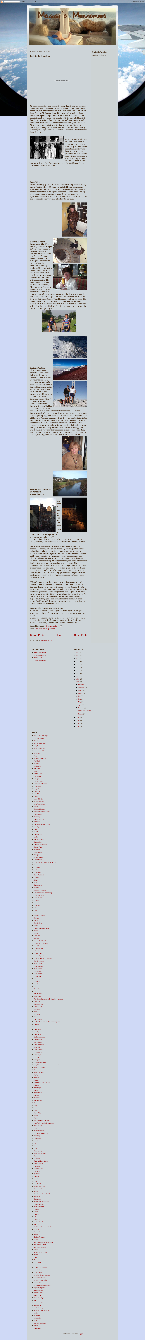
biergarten (37, 789)
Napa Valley (37, 1113)
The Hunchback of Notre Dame (43, 1242)
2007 (78, 717)
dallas (35, 880)
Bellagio (36, 779)
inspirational (38, 971)
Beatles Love (38, 774)
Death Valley (38, 885)
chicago (36, 855)
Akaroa (36, 741)
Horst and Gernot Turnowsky (43, 958)
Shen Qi (36, 1214)
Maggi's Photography (40, 652)
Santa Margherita (39, 1207)
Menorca (36, 1077)
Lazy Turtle (37, 1034)
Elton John (37, 905)
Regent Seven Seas (39, 1186)
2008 (78, 682)
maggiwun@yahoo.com (99, 55)
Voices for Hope (39, 1298)
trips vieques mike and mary (42, 1285)
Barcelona (37, 768)
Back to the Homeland (40, 56)
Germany (37, 936)
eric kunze (37, 908)
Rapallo (36, 1179)
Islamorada (37, 976)
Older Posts (80, 635)
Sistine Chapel (38, 1222)
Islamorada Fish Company (42, 979)
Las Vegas (37, 1032)
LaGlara (36, 1024)
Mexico (36, 1080)
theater (36, 1250)
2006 (78, 720)
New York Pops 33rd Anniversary (44, 1123)
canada (36, 829)
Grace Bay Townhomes (41, 943)
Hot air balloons (39, 961)
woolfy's (36, 1320)
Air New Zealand (39, 738)
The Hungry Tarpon (40, 1244)
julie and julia (38, 1006)
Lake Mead (37, 1029)
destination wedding (40, 890)
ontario (36, 1141)
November (81, 687)
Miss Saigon (37, 1088)
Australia (36, 763)
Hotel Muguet (38, 968)
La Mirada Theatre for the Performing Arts (47, 1022)
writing (36, 1326)
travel (35, 1257)
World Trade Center (40, 1323)
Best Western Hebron (40, 784)
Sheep (36, 1212)
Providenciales (38, 1169)
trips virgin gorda (39, 1288)
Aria (35, 756)
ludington (37, 1060)
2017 (78, 656)
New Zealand (38, 1126)
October (80, 690)
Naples (36, 1115)
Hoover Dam (38, 953)
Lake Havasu (38, 1027)
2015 (78, 662)
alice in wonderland (40, 743)
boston (36, 806)
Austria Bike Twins (40, 660)
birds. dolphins (38, 799)
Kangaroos (37, 1009)
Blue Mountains (39, 801)
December (81, 684)
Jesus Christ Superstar (40, 989)
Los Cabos (37, 1057)
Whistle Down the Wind (41, 1310)
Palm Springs (38, 1151)
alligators (37, 746)
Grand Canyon (38, 946)
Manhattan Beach (39, 1072)
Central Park (38, 847)
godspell (36, 938)
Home (59, 635)
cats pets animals (39, 839)
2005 (78, 723)
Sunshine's (37, 1232)
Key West (37, 1014)
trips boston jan (38, 1270)
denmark (36, 888)
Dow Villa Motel (39, 895)
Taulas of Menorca (39, 1237)
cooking (36, 870)
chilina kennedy (39, 857)
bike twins (37, 791)
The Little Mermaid (40, 1247)
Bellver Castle (38, 781)
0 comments (51, 626)
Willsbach (37, 1315)
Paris (35, 1156)
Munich (36, 1103)
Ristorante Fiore (39, 1189)
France (36, 931)
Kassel (36, 1012)
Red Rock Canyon (39, 1184)
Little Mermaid (38, 1050)
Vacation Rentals (39, 1293)
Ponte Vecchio (38, 1164)
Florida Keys (38, 923)
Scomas (36, 1209)
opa (35, 1143)
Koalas (36, 1017)
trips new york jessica (40, 1280)
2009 (78, 679)
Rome (36, 1191)
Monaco (36, 1090)
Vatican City (38, 1295)
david (35, 882)
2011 (78, 673)
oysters (36, 1148)
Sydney (36, 1234)
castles (36, 837)
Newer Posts (37, 635)
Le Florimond (38, 1039)
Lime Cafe (37, 1047)
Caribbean (37, 832)
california (37, 822)
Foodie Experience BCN (41, 928)
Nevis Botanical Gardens (41, 1120)
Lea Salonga (38, 1042)
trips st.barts (37, 1282)
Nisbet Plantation (39, 1131)
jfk (35, 991)
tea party (36, 1239)
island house (37, 984)
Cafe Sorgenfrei (39, 819)
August (80, 693)
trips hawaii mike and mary (42, 1275)
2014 (78, 665)
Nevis (35, 1118)
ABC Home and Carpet (41, 736)
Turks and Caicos (39, 1290)
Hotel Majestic (38, 966)
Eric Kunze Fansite (40, 655)
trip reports (37, 1262)
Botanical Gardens (39, 809)
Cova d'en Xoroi (39, 875)
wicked (36, 1313)
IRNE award (38, 974)
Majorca (36, 1070)
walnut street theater (40, 1303)
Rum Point (37, 1196)
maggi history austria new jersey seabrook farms (48, 1065)
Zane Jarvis (37, 1328)
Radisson (36, 1176)
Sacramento (37, 1199)
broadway (37, 817)
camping (36, 827)
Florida (36, 920)
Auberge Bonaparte (40, 758)
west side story (38, 1308)
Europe (36, 910)
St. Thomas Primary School (42, 1227)
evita (35, 913)
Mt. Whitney (38, 1100)
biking (36, 796)
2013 (78, 667)
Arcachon (37, 753)
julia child (37, 1001)
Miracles (36, 1085)
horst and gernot (39, 956)
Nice (35, 1128)
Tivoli (36, 1255)
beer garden (37, 776)
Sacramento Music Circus (41, 1202)
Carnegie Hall (38, 834)
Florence (36, 918)
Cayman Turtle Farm (40, 844)
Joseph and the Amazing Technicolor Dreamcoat (48, 999)
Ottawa (36, 1146)
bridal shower (38, 814)
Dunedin (36, 900)
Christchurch (38, 860)
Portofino (37, 1166)
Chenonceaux (38, 852)
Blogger (80, 1334)
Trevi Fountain (38, 1260)
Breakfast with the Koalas (41, 812)
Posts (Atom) (46, 640)
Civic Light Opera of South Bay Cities (45, 862)
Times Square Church (40, 1252)
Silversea (36, 1219)
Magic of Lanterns (39, 1067)
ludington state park (40, 1062)
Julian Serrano (38, 1004)
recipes (36, 1181)
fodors (36, 926)
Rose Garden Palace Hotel (42, 1194)
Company (37, 867)
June (79, 699)
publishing (37, 1174)
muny (35, 1105)
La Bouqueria (38, 1019)
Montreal (36, 1095)
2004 (78, 726)
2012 (78, 670)
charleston (37, 850)
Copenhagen (37, 872)
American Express (39, 748)
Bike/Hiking (37, 794)
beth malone (37, 786)
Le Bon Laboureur (39, 1037)
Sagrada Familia (39, 1204)
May (79, 702)
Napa (35, 1110)
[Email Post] (60, 626)
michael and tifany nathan (42, 1082)
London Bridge (38, 1052)
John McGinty (38, 994)
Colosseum (37, 865)
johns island (37, 996)
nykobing (37, 1136)
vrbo (35, 1300)
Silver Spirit (38, 1217)
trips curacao (38, 1272)
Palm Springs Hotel (40, 1153)
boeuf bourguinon (39, 804)
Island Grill (37, 981)
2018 (78, 653)
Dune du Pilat (38, 898)
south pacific (38, 1224)
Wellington (37, 1305)
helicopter (37, 951)
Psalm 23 (37, 1171)
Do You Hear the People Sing (43, 893)
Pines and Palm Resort (41, 1161)
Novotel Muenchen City (41, 1133)
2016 (78, 659)
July (79, 696)
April (80, 705)
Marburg (36, 1075)
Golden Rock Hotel (40, 941)
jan (35, 986)
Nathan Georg (38, 658)
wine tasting (37, 1318)
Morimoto (37, 1098)
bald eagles (37, 766)
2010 (78, 676)
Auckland (37, 761)
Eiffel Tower (38, 903)
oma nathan (37, 1138)
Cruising (36, 877)
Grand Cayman (38, 948)
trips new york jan (39, 1277)
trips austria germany (45, 629)
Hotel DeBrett (38, 963)
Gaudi (36, 933)
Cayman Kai (38, 842)
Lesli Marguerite (39, 1044)
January (80, 714)
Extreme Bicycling (39, 915)
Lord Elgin (37, 1055)
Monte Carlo (38, 1093)
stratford (36, 1229)
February (81, 708)
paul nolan (37, 1158)
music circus (38, 1108)
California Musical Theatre (42, 824)
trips (35, 1265)
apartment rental (39, 751)
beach (35, 771)
